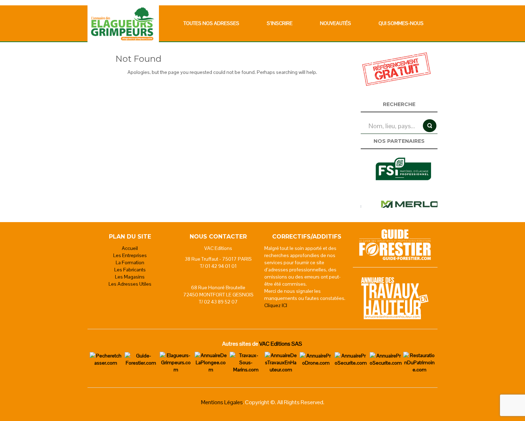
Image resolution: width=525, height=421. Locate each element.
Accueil (130, 248)
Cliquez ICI (275, 305)
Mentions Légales (222, 402)
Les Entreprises (130, 255)
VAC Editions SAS (280, 343)
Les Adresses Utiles (130, 284)
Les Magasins (130, 277)
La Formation (130, 262)
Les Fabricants (130, 269)
